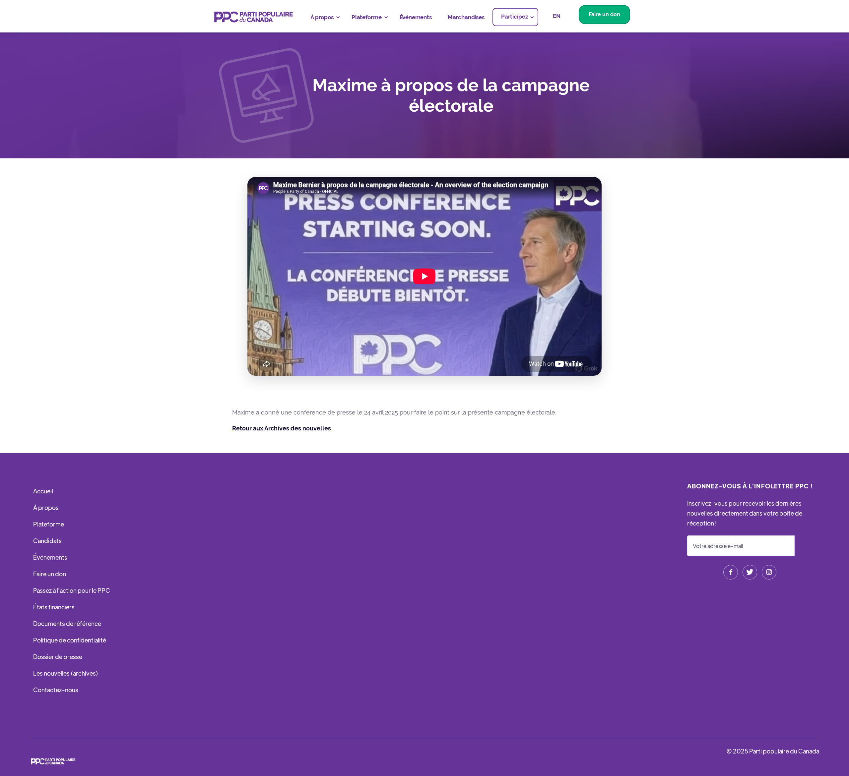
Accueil (43, 491)
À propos (46, 507)
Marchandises (466, 17)
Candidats (47, 540)
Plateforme (48, 524)
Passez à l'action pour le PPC (71, 590)
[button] (323, 17)
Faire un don (604, 14)
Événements (416, 17)
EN (556, 16)
